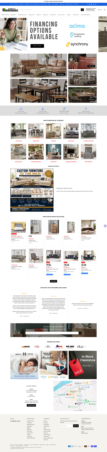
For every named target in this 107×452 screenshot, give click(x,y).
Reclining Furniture (22, 14)
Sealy (31, 4)
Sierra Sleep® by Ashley (15, 240)
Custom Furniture (43, 4)
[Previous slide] (3, 34)
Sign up (76, 426)
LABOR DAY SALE (5, 14)
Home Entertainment (85, 14)
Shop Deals (53, 281)
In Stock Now (21, 4)
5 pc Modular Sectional (86, 237)
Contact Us (76, 4)
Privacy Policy (61, 4)
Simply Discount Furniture (33, 241)
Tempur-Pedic (27, 4)
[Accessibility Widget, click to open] (105, 226)
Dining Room (31, 14)
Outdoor (69, 14)
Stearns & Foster (36, 4)
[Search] (82, 9)
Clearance (49, 4)
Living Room (13, 14)
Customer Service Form (69, 4)
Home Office (76, 14)
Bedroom (39, 14)
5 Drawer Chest (49, 237)
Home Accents (61, 14)
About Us (11, 4)
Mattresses (45, 14)
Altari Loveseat (84, 269)
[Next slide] (104, 34)
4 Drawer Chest (32, 240)
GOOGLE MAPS (31, 405)
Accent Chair (31, 266)
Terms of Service (55, 4)
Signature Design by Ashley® (51, 271)
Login (101, 9)
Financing (16, 4)
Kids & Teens (53, 14)
